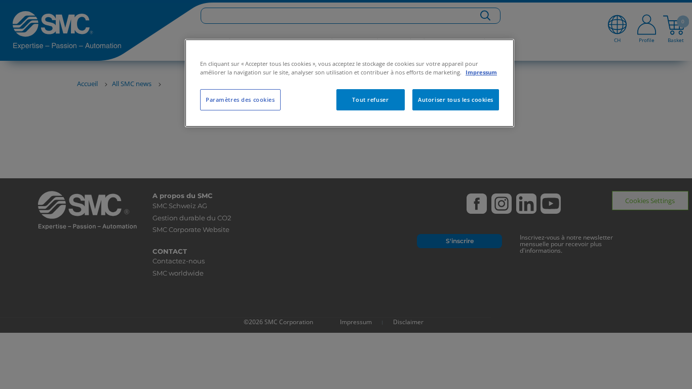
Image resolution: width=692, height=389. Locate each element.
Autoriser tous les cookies (455, 99)
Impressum (481, 72)
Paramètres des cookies (240, 99)
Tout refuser (370, 99)
